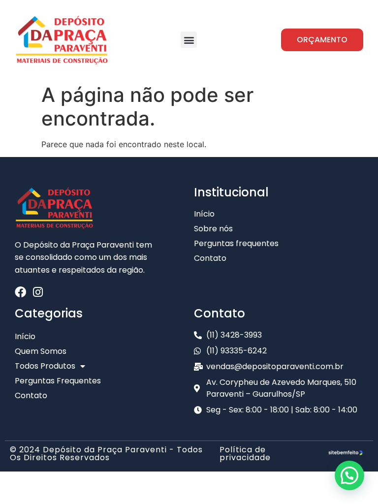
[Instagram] (37, 292)
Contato (31, 395)
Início (25, 336)
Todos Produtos (45, 366)
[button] (189, 40)
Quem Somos (40, 351)
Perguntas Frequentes (58, 380)
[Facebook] (20, 292)
